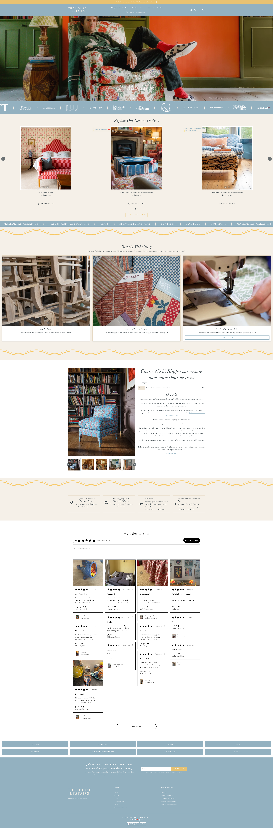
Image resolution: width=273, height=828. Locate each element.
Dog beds (35, 820)
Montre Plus (85, 671)
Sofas (170, 813)
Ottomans (102, 813)
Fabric (141, 456)
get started (227, 406)
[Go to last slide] (3, 227)
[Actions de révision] (100, 657)
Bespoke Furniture (69, 292)
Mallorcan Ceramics (188, 292)
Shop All (238, 820)
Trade (159, 8)
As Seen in (92, 176)
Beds (238, 813)
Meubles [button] (114, 8)
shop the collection (136, 283)
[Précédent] (44, 255)
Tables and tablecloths (237, 292)
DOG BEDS (127, 292)
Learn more (171, 522)
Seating (35, 813)
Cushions (152, 292)
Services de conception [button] (135, 12)
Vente (134, 8)
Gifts (38, 292)
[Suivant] (47, 255)
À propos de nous (146, 8)
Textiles (102, 292)
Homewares (170, 820)
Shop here (136, 162)
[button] (191, 9)
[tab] (135, 277)
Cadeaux (125, 8)
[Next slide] (270, 227)
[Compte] (195, 9)
